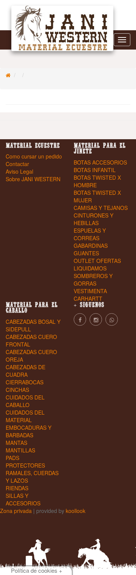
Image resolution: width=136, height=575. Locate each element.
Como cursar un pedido (34, 156)
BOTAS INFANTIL (95, 170)
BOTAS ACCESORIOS (100, 162)
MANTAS (16, 442)
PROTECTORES (25, 465)
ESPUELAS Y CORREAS (90, 234)
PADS (12, 458)
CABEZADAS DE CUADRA (25, 370)
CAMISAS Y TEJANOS (101, 207)
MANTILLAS (20, 450)
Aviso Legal (19, 171)
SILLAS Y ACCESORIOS (23, 499)
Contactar (17, 164)
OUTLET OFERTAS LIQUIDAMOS (97, 264)
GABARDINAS (91, 245)
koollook (75, 510)
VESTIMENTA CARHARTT (90, 294)
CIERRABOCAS (24, 382)
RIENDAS (17, 488)
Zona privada (16, 510)
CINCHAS (17, 389)
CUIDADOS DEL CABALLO (25, 401)
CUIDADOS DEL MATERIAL (25, 416)
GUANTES (86, 253)
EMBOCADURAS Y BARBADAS (28, 431)
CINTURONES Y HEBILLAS (93, 219)
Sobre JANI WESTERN (33, 179)
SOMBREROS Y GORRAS (93, 279)
